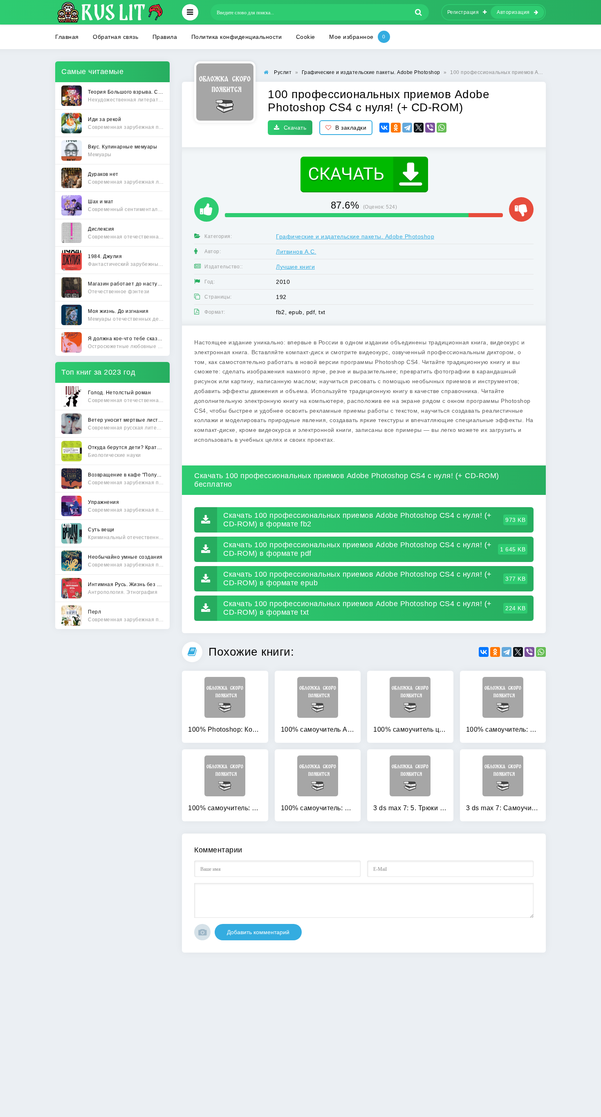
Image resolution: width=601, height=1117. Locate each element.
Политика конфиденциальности (236, 37)
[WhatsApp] (441, 128)
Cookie (305, 37)
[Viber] (430, 128)
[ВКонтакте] (384, 128)
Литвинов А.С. (296, 251)
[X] (419, 128)
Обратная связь (115, 37)
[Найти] (418, 12)
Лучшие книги (295, 266)
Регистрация (463, 12)
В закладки (350, 127)
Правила (164, 37)
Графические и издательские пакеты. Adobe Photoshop (355, 236)
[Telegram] (407, 128)
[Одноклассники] (396, 128)
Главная (67, 37)
